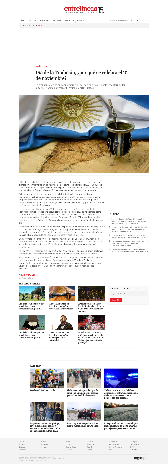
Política (21, 442)
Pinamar (90, 442)
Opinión (43, 442)
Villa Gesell (91, 444)
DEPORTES (69, 20)
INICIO (22, 20)
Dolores (68, 442)
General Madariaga (115, 447)
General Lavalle (114, 444)
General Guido (71, 447)
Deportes (22, 450)
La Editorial (44, 444)
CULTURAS (56, 20)
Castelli (89, 447)
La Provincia (134, 444)
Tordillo (68, 444)
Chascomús (113, 442)
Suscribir (116, 300)
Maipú (111, 450)
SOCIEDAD (44, 20)
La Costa (69, 450)
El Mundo (133, 450)
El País (132, 447)
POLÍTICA (32, 20)
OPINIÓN (80, 20)
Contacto (44, 447)
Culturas (41, 25)
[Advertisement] (84, 47)
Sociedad (22, 444)
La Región (133, 442)
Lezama (89, 450)
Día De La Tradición (26, 278)
